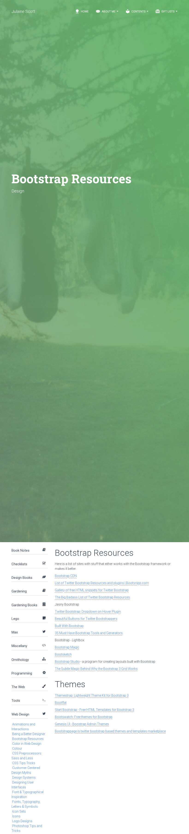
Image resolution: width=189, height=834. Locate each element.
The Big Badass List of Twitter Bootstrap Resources (92, 597)
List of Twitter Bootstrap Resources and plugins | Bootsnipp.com (102, 583)
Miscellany (19, 646)
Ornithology (20, 660)
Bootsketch (63, 654)
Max (15, 632)
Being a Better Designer (28, 734)
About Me (106, 11)
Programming (22, 673)
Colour (17, 748)
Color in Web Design (26, 743)
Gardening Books (24, 605)
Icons (16, 816)
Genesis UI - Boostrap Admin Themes (82, 724)
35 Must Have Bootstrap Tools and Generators (89, 633)
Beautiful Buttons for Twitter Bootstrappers (86, 619)
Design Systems (24, 777)
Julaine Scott (23, 11)
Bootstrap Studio (67, 661)
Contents (135, 11)
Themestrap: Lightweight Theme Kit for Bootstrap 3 (92, 695)
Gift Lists (165, 11)
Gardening (19, 591)
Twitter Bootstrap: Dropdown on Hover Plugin (88, 611)
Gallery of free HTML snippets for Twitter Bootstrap (92, 590)
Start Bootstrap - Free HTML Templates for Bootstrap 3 (94, 710)
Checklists (19, 564)
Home (82, 11)
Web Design (20, 714)
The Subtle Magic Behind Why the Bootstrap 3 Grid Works (96, 669)
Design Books (22, 578)
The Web (18, 687)
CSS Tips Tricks (23, 763)
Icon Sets (19, 811)
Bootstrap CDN (66, 576)
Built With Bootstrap (69, 626)
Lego (15, 619)
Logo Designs (22, 821)
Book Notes (21, 550)
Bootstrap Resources (28, 739)
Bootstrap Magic (67, 647)
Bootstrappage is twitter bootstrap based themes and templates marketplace (110, 731)
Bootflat (61, 702)
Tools (16, 700)
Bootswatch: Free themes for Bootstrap (83, 717)
